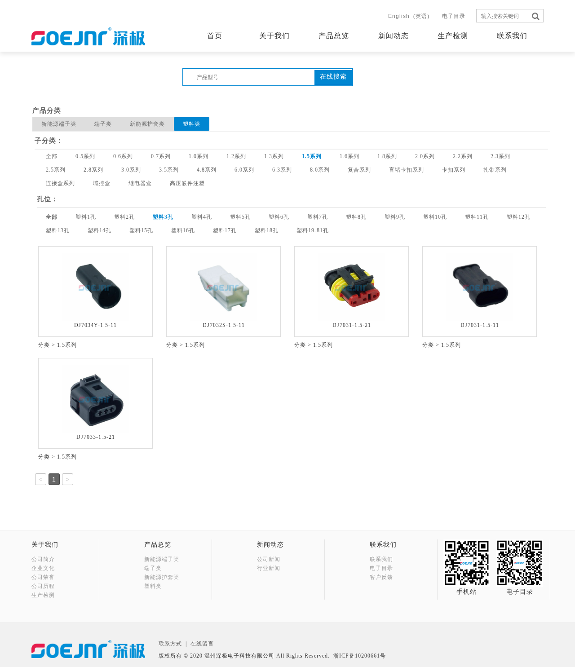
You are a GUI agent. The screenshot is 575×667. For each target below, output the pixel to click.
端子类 (103, 124)
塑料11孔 (477, 217)
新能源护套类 (147, 124)
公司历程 (43, 586)
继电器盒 (140, 183)
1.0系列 (198, 156)
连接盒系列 (60, 183)
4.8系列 (207, 170)
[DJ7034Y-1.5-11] (95, 286)
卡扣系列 (453, 170)
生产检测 (453, 36)
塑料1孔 (85, 217)
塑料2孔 (124, 217)
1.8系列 (387, 156)
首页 (214, 36)
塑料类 (191, 124)
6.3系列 (282, 170)
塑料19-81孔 (312, 230)
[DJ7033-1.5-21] (95, 398)
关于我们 (274, 36)
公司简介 (43, 559)
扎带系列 (495, 170)
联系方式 (170, 643)
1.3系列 (274, 156)
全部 (52, 156)
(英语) (408, 16)
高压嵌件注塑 (187, 183)
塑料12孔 (519, 217)
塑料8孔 (356, 217)
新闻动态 (393, 36)
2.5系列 (56, 170)
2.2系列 (463, 156)
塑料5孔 (240, 217)
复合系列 (359, 170)
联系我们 (512, 36)
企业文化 (43, 568)
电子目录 (453, 16)
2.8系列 (93, 170)
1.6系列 (349, 156)
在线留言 (202, 643)
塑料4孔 (201, 217)
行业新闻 (268, 568)
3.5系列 (169, 170)
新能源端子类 (58, 124)
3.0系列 (131, 170)
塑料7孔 (317, 217)
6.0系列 (244, 170)
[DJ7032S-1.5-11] (223, 286)
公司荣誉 (43, 577)
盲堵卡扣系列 (406, 170)
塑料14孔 (99, 230)
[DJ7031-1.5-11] (479, 286)
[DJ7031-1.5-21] (351, 286)
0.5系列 (85, 156)
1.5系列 (312, 156)
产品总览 (333, 36)
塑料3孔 (163, 217)
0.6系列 (123, 156)
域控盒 (102, 183)
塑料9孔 (395, 217)
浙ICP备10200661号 (359, 656)
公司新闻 (268, 559)
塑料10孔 (435, 217)
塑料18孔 (267, 230)
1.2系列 (236, 156)
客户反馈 (381, 577)
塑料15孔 (141, 230)
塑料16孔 (183, 230)
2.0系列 (425, 156)
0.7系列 (161, 156)
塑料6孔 (279, 217)
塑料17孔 (225, 230)
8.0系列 (320, 170)
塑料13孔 (58, 230)
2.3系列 (500, 156)
